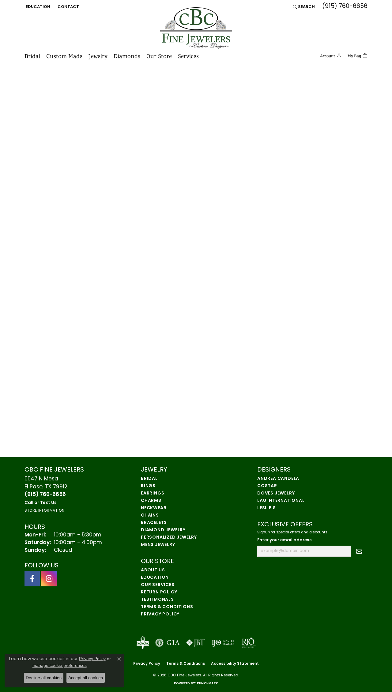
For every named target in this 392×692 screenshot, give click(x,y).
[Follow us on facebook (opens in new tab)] (32, 578)
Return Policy (159, 592)
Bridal (32, 56)
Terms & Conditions (167, 607)
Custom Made (64, 56)
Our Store (159, 56)
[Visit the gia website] (167, 642)
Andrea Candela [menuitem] (278, 478)
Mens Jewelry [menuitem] (158, 545)
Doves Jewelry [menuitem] (276, 493)
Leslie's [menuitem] (266, 508)
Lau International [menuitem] (281, 500)
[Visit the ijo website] (223, 642)
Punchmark (207, 683)
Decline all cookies (44, 677)
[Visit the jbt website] (195, 642)
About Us (153, 570)
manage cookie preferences (59, 665)
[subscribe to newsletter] (359, 551)
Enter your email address (284, 540)
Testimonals (157, 599)
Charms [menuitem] (151, 500)
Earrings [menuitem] (152, 493)
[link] (67, 7)
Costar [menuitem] (267, 486)
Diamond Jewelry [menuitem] (163, 530)
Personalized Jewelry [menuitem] (169, 537)
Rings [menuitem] (148, 486)
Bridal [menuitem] (149, 478)
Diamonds (127, 56)
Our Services (158, 585)
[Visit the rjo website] (248, 642)
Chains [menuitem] (150, 515)
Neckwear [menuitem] (153, 508)
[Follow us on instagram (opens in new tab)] (49, 578)
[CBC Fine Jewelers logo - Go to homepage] (196, 28)
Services (188, 56)
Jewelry (98, 56)
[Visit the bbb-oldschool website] (142, 642)
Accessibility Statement (235, 664)
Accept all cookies (85, 677)
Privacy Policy (160, 614)
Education (155, 577)
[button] (37, 7)
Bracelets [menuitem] (154, 523)
